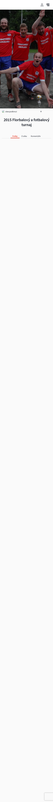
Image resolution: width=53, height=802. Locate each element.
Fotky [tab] (15, 136)
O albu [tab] (24, 136)
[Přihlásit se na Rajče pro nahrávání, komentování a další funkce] (42, 5)
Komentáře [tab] (36, 136)
